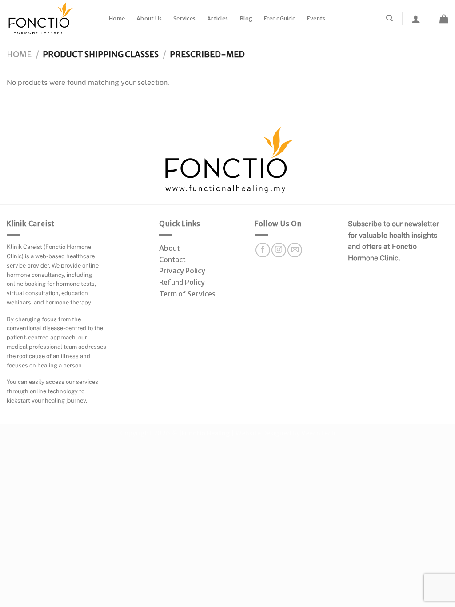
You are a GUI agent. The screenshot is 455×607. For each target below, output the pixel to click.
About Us (149, 18)
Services (184, 18)
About (169, 248)
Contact (172, 259)
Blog (245, 18)
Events (316, 18)
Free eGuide (279, 18)
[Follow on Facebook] (262, 250)
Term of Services (187, 293)
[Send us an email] (294, 250)
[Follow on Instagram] (278, 250)
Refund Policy (182, 282)
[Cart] (443, 18)
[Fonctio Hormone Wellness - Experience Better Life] (51, 18)
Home (117, 18)
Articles (217, 18)
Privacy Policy (182, 270)
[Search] (389, 18)
